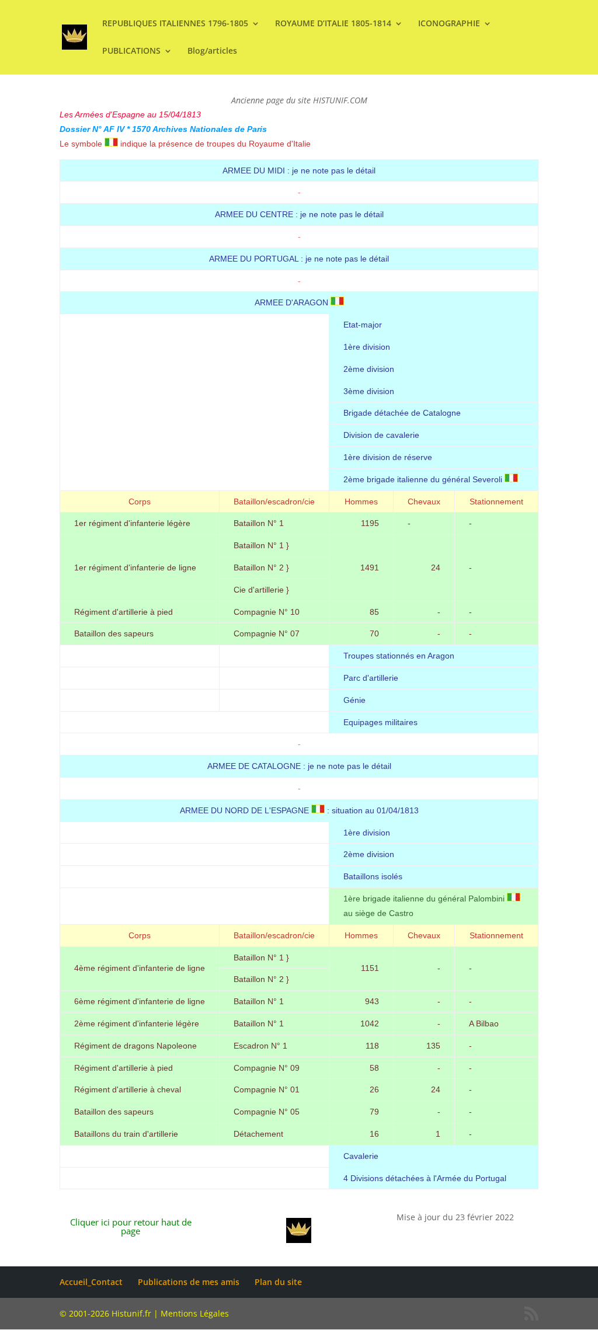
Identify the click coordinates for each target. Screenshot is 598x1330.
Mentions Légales (195, 1313)
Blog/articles (212, 51)
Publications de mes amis (188, 1281)
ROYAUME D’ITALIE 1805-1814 (333, 24)
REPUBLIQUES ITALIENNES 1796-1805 (175, 24)
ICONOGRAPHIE (449, 24)
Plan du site (278, 1281)
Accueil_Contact (91, 1281)
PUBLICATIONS (131, 51)
